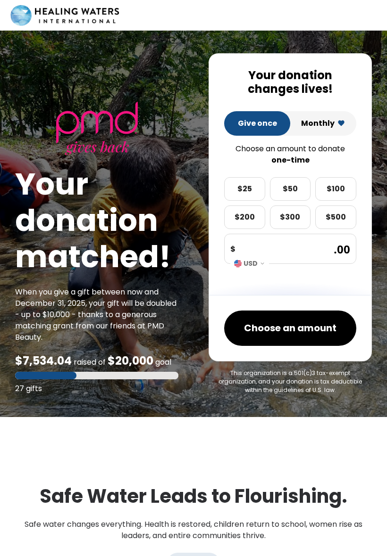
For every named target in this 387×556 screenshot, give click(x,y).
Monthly (318, 123)
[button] (96, 375)
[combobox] (249, 263)
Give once (257, 123)
